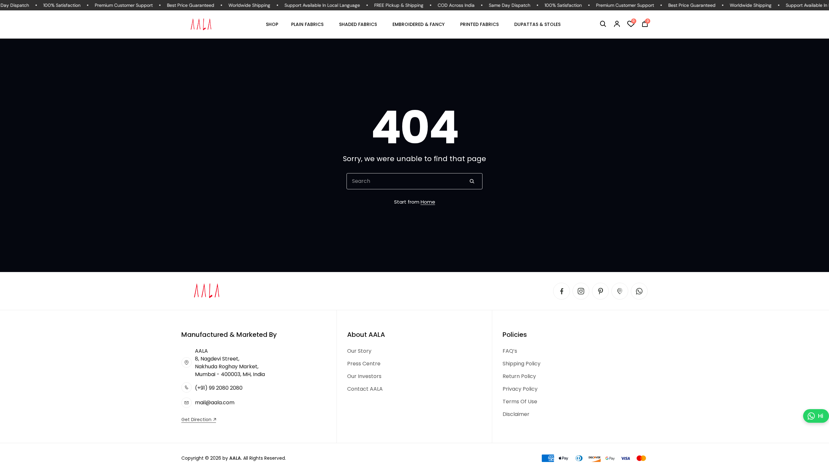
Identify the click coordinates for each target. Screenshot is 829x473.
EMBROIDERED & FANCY (418, 24)
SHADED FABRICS (358, 24)
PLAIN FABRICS (307, 24)
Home (428, 201)
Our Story (359, 351)
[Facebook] (561, 291)
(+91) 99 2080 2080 (219, 388)
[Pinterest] (600, 291)
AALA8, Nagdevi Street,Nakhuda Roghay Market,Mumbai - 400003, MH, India (230, 362)
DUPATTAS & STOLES (537, 24)
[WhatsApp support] (639, 291)
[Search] (471, 181)
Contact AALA (365, 389)
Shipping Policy (521, 363)
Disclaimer (516, 414)
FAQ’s (510, 351)
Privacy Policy (520, 389)
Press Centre (363, 363)
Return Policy (519, 376)
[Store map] (619, 291)
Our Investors (364, 376)
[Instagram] (581, 291)
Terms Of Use (520, 401)
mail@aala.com (214, 402)
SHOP (272, 24)
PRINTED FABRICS (479, 24)
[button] (603, 24)
